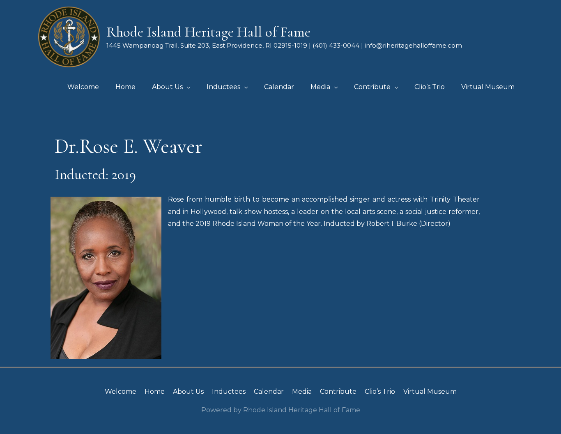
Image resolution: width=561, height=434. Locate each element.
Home (155, 391)
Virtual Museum (430, 391)
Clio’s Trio (380, 391)
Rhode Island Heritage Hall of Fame (208, 32)
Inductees (229, 391)
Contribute (338, 391)
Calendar (269, 391)
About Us (188, 391)
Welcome (120, 391)
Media (302, 391)
